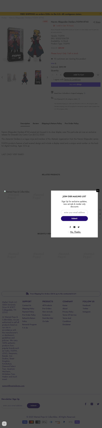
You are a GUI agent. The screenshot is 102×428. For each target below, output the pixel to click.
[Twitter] (78, 227)
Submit (74, 218)
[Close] (97, 190)
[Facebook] (70, 227)
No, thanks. (75, 232)
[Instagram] (74, 227)
